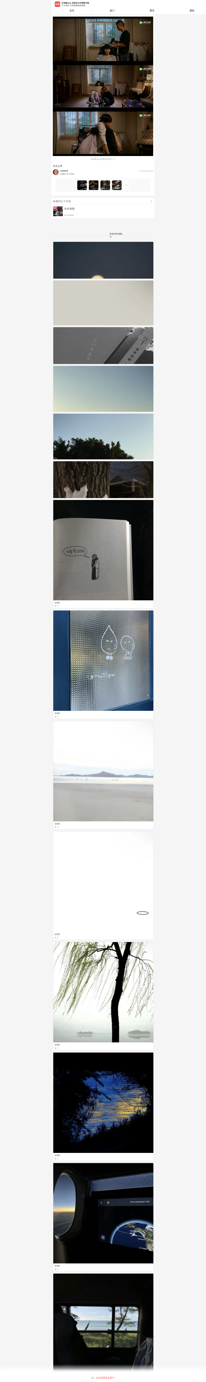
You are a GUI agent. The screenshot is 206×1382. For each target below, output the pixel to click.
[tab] (112, 10)
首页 (72, 10)
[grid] (103, 812)
